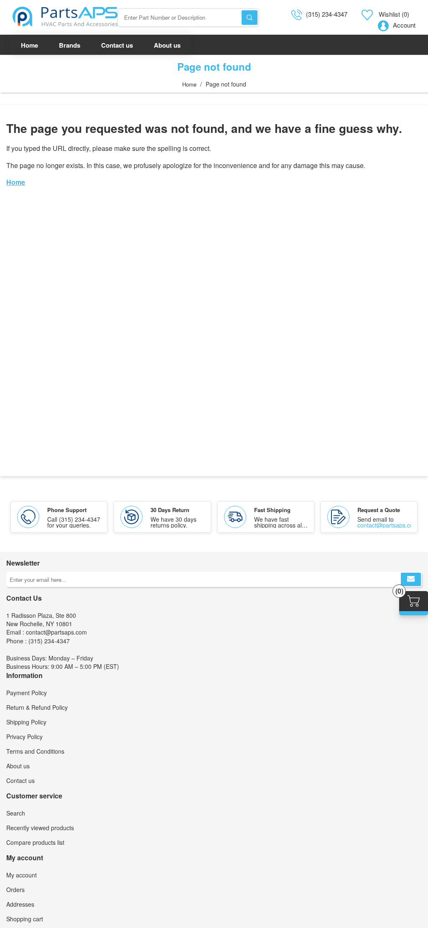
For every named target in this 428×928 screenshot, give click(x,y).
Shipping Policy (26, 722)
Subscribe (411, 579)
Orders (15, 889)
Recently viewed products (40, 827)
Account (404, 24)
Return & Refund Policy (37, 707)
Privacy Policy (24, 736)
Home (189, 84)
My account (21, 875)
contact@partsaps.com (387, 525)
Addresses (20, 904)
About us (18, 766)
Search (249, 17)
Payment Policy (26, 692)
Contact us (20, 780)
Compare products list (35, 842)
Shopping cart (24, 919)
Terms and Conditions (35, 751)
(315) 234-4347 (326, 14)
